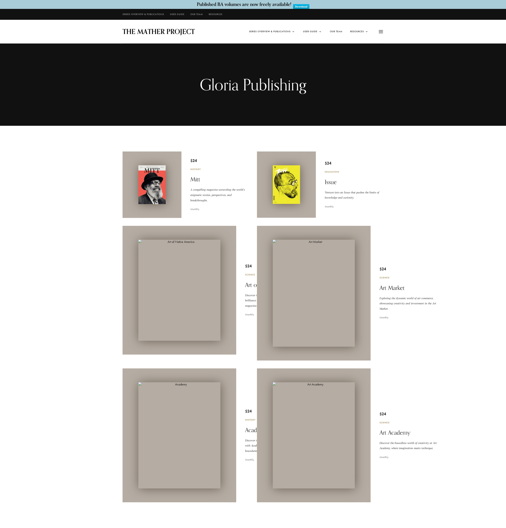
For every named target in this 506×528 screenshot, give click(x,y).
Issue (331, 181)
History (195, 169)
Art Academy (395, 432)
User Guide (177, 14)
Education (332, 171)
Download (301, 6)
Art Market (392, 287)
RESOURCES (215, 14)
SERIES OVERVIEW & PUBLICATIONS (143, 14)
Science (250, 274)
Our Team (196, 14)
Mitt (195, 179)
